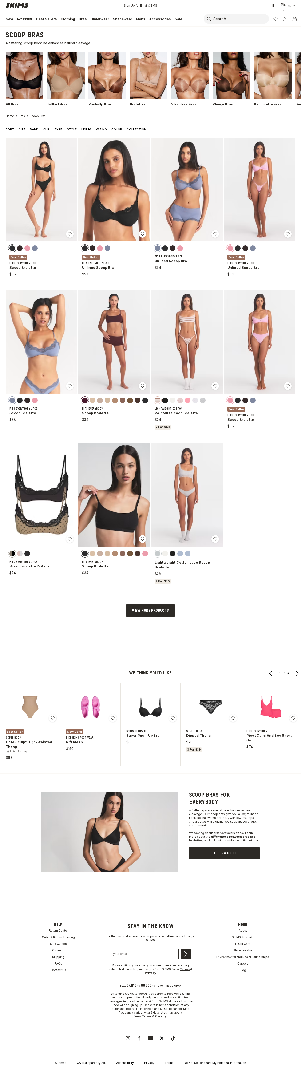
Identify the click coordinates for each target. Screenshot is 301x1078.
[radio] (12, 248)
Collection (136, 129)
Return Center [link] (58, 930)
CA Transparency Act (91, 1063)
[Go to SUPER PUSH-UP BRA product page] (150, 707)
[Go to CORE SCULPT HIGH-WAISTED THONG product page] (30, 707)
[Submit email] (186, 954)
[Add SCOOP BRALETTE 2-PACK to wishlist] (70, 539)
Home (10, 116)
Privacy (149, 1063)
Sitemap (61, 1063)
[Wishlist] (275, 19)
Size (22, 129)
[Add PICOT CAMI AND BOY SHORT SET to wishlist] (293, 718)
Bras (22, 116)
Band (34, 129)
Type (58, 129)
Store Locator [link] (242, 950)
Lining (86, 129)
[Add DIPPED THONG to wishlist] (233, 718)
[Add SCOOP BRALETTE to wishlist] (70, 234)
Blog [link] (243, 970)
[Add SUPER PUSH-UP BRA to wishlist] (173, 718)
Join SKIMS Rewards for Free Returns (140, 5)
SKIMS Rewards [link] (243, 937)
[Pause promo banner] (272, 5)
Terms (169, 1063)
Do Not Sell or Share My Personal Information (215, 1063)
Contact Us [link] (58, 970)
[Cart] (294, 19)
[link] (224, 853)
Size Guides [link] (58, 943)
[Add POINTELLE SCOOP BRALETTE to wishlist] (215, 386)
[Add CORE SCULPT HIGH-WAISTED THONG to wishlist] (52, 718)
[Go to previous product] (271, 673)
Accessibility (125, 1063)
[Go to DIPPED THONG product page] (211, 707)
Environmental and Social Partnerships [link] (242, 957)
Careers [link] (242, 963)
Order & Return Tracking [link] (58, 937)
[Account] (285, 19)
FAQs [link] (58, 963)
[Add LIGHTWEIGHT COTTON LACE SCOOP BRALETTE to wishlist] (215, 539)
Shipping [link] (58, 957)
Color (116, 129)
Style (72, 129)
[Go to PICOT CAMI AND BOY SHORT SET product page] (271, 707)
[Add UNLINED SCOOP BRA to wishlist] (142, 234)
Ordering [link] (58, 950)
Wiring (101, 129)
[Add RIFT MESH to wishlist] (113, 718)
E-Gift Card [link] (242, 943)
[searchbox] (240, 19)
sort (10, 129)
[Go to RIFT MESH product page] (90, 707)
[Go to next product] (297, 673)
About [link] (243, 930)
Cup (46, 129)
